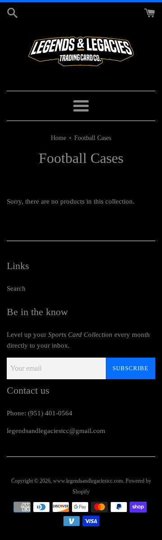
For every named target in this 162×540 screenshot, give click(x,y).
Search (16, 288)
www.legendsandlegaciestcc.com (88, 481)
